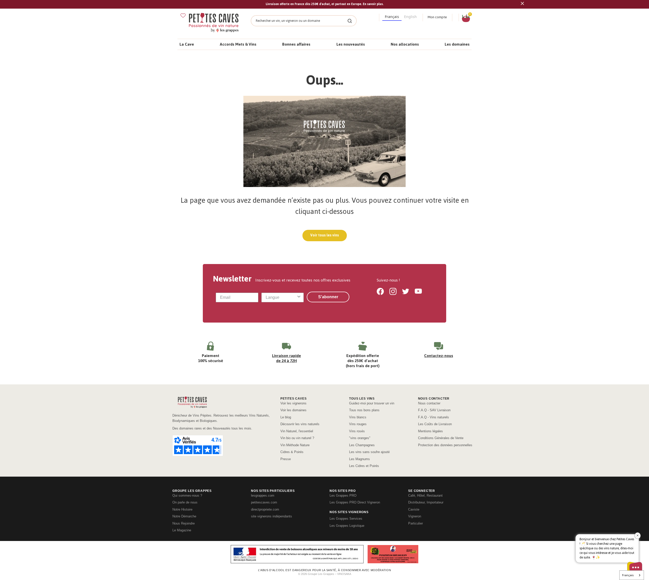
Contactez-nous (438, 356)
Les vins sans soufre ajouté (369, 452)
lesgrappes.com (262, 495)
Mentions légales (430, 431)
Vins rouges (358, 424)
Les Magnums (359, 459)
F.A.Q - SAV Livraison (434, 410)
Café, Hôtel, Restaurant (425, 495)
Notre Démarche (184, 516)
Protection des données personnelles (445, 445)
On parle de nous (184, 502)
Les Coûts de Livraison (435, 424)
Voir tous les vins (324, 235)
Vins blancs (357, 417)
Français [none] (392, 16)
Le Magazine (181, 530)
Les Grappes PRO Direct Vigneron (355, 502)
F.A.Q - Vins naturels (433, 417)
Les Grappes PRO (343, 495)
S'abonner (328, 297)
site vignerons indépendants (271, 516)
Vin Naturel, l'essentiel (296, 431)
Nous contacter (429, 403)
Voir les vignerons (293, 403)
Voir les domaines (293, 410)
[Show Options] (298, 297)
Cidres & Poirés (291, 452)
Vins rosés (357, 431)
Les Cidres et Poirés (364, 466)
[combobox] (281, 297)
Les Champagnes (362, 445)
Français (628, 575)
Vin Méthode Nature (295, 445)
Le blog (285, 417)
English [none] (410, 16)
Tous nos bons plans (364, 410)
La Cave (186, 44)
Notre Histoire (182, 509)
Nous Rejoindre (183, 523)
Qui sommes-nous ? (187, 495)
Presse (285, 459)
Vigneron (414, 516)
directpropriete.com (265, 509)
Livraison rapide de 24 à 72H (286, 358)
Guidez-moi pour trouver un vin (371, 403)
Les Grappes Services (346, 518)
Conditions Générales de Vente (440, 438)
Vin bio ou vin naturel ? (297, 438)
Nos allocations (405, 44)
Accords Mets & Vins (238, 44)
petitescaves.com (264, 502)
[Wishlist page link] (183, 15)
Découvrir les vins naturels (299, 424)
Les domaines (457, 44)
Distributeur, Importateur (425, 502)
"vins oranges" (359, 438)
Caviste (413, 509)
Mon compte (437, 17)
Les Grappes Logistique (347, 526)
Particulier (415, 523)
